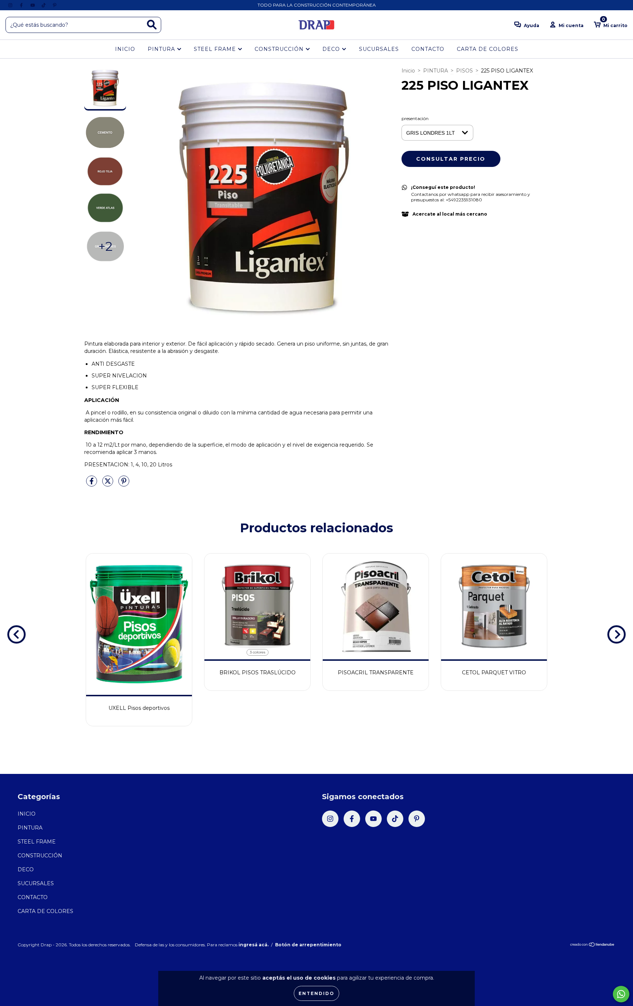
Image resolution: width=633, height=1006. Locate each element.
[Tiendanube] (592, 945)
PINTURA (162, 49)
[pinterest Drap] (54, 5)
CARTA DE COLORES (487, 49)
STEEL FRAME (216, 49)
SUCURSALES (379, 49)
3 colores (257, 652)
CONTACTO (427, 49)
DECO (332, 49)
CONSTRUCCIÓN (280, 49)
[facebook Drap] (21, 5)
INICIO (125, 49)
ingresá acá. (253, 944)
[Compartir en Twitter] (108, 484)
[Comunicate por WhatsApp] (621, 994)
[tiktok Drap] (44, 5)
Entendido (316, 993)
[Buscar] (151, 24)
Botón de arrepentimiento (308, 944)
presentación (415, 118)
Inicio (408, 70)
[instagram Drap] (10, 5)
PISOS (464, 70)
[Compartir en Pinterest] (123, 484)
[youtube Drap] (33, 5)
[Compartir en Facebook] (92, 484)
